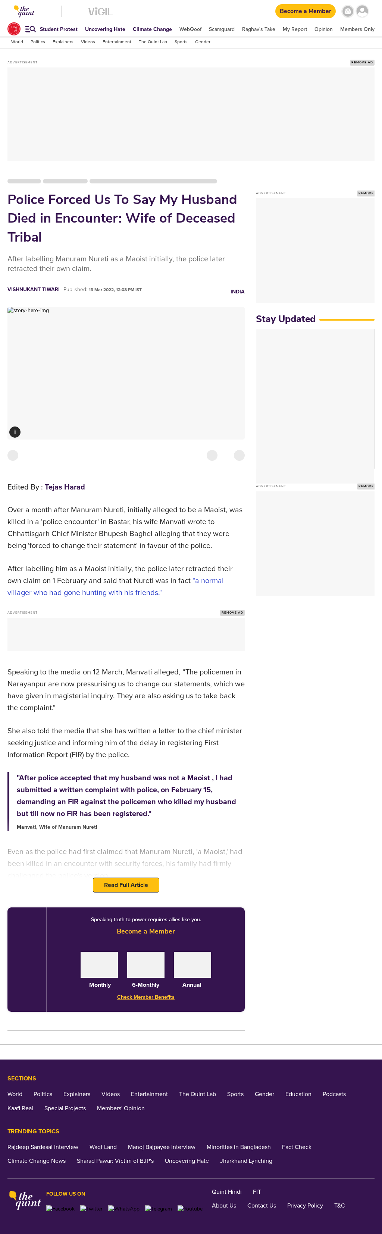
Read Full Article (126, 885)
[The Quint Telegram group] (158, 1208)
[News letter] (347, 11)
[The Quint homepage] (25, 1201)
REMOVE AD (362, 62)
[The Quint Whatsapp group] (124, 1208)
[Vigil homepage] (100, 15)
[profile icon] (362, 11)
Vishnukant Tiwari (33, 289)
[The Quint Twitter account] (91, 1208)
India (238, 292)
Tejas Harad (65, 487)
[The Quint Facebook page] (60, 1208)
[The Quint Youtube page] (190, 1208)
